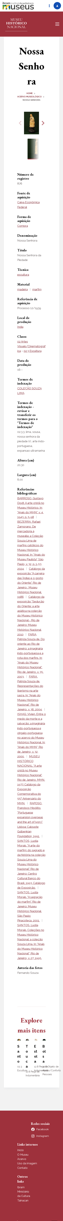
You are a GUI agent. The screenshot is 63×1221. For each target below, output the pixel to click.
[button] (42, 123)
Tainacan (22, 1200)
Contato (22, 1167)
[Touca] (27, 1040)
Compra (22, 225)
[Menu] (57, 24)
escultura (23, 274)
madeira (22, 289)
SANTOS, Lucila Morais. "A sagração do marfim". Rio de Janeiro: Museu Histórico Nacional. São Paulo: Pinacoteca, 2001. (30, 906)
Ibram (21, 1187)
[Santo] (19, 1040)
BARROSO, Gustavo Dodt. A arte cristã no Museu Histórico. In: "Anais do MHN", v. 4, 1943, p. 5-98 (30, 508)
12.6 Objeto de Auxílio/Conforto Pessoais (52, 1070)
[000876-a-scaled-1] (31, 123)
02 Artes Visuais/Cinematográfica (31, 346)
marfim (36, 289)
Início (20, 1150)
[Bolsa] (44, 1040)
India (20, 326)
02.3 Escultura (32, 351)
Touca (27, 1056)
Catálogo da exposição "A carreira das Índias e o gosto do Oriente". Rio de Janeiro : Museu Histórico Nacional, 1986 (31, 582)
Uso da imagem (27, 1163)
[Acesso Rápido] (49, 5)
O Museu (22, 1154)
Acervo (21, 1159)
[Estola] (35, 1040)
